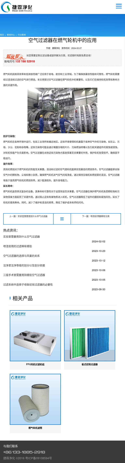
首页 (2, 34)
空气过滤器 (16, 7)
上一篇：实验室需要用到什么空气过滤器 (28, 216)
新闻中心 (11, 34)
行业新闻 (22, 34)
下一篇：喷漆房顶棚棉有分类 (96, 216)
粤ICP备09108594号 (38, 458)
